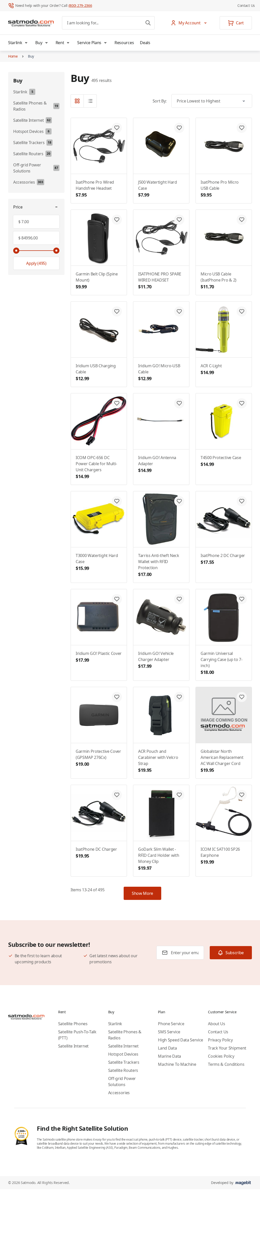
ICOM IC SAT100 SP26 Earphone (220, 855)
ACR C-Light (211, 369)
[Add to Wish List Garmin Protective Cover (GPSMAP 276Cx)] (117, 697)
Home (13, 56)
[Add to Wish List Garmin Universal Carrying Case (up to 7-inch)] (242, 599)
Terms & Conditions (226, 1064)
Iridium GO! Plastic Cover (99, 657)
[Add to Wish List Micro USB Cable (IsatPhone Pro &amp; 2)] (242, 220)
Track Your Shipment (227, 1048)
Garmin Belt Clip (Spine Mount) (97, 280)
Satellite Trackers (123, 1062)
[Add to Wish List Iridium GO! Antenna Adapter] (179, 403)
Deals (145, 42)
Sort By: (160, 101)
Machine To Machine (177, 1064)
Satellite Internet (73, 1046)
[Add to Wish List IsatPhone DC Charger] (117, 795)
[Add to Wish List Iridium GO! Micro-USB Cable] (179, 311)
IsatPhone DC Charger (96, 852)
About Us (216, 1023)
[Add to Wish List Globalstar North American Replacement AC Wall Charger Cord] (242, 697)
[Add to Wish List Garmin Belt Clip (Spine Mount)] (117, 220)
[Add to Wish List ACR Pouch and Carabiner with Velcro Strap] (179, 697)
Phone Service (171, 1023)
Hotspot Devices (123, 1054)
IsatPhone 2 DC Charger (223, 559)
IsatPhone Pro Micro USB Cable (220, 188)
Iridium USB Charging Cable (96, 372)
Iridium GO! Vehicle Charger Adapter (156, 660)
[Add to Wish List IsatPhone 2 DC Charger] (242, 501)
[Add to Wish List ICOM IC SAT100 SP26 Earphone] (242, 795)
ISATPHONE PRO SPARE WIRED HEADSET (159, 280)
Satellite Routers (123, 1070)
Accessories (119, 1092)
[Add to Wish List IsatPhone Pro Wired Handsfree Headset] (117, 128)
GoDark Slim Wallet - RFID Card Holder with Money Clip (158, 858)
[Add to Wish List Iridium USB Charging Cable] (117, 311)
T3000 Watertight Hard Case (97, 562)
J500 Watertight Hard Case (157, 188)
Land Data (167, 1048)
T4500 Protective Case (221, 461)
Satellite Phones (73, 1023)
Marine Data (169, 1056)
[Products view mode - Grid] (77, 101)
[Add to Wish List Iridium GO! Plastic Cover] (117, 599)
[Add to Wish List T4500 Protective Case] (242, 403)
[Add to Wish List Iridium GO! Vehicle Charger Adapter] (179, 599)
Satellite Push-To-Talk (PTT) (77, 1035)
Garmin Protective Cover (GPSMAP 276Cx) (98, 757)
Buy (38, 42)
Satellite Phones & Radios (124, 1035)
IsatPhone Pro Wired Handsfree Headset (95, 188)
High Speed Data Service (180, 1040)
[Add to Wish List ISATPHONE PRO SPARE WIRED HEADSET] (179, 220)
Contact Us (246, 5)
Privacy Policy (220, 1040)
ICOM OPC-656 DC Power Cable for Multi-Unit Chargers (96, 467)
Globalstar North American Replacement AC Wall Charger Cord (222, 760)
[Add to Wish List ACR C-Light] (242, 311)
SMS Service (169, 1032)
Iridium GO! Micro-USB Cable (159, 372)
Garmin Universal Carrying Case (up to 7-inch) (221, 663)
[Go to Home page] (31, 22)
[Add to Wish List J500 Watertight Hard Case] (179, 128)
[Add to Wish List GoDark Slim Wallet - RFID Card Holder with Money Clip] (179, 795)
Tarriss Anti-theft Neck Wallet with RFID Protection (158, 565)
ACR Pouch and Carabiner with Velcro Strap (158, 760)
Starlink (15, 42)
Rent (60, 42)
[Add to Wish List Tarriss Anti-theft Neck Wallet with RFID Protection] (179, 501)
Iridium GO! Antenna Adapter (157, 464)
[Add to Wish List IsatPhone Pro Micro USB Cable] (242, 128)
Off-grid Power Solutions (122, 1081)
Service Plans (89, 42)
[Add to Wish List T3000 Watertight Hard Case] (117, 501)
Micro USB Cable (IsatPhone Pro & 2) (218, 280)
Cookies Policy (221, 1056)
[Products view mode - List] (90, 101)
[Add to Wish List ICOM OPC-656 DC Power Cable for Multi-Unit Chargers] (117, 403)
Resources (124, 42)
